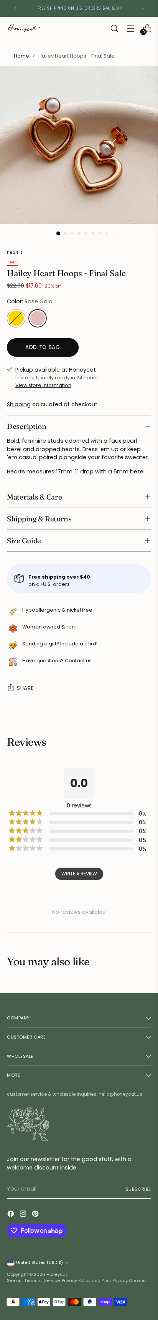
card (90, 643)
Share (25, 688)
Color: (30, 301)
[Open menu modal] (130, 28)
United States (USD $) (39, 1262)
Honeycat (56, 1274)
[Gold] (16, 318)
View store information (43, 385)
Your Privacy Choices (124, 1280)
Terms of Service (42, 1280)
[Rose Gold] (37, 318)
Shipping (19, 404)
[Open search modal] (114, 28)
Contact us (78, 660)
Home (21, 56)
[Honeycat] (24, 28)
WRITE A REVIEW (79, 873)
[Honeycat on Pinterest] (36, 1215)
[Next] (142, 8)
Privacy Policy (76, 1280)
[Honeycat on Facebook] (11, 1215)
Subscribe (138, 1189)
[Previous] (15, 8)
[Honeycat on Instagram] (23, 1215)
